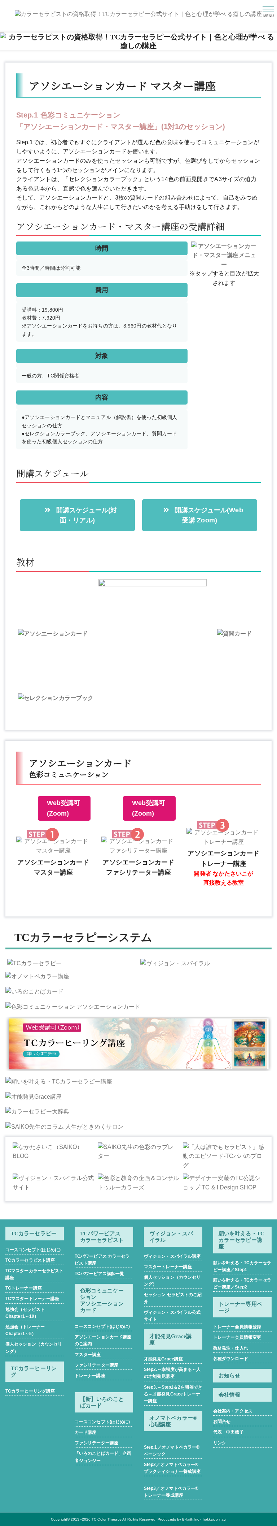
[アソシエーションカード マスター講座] (53, 846)
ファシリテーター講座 (96, 1365)
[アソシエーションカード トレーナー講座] (223, 837)
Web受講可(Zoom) (63, 808)
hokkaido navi (214, 1519)
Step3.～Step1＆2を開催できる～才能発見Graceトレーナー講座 (173, 1394)
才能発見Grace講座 (163, 1359)
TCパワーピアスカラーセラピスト (102, 1237)
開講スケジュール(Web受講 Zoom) (208, 515)
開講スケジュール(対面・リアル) (85, 515)
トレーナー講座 (90, 1375)
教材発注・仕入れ (230, 1348)
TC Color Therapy (107, 1519)
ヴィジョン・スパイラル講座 (172, 1256)
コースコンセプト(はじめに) (33, 1249)
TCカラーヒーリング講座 (30, 1391)
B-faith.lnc (190, 1519)
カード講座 (86, 1432)
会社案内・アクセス (232, 1411)
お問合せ (221, 1421)
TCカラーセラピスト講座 (30, 1260)
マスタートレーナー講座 (168, 1266)
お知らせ (229, 1375)
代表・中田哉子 (228, 1432)
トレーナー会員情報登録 (237, 1326)
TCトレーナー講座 (23, 1288)
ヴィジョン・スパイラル (171, 1237)
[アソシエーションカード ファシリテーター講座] (138, 846)
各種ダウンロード (230, 1358)
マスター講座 (88, 1354)
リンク (219, 1442)
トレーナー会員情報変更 (237, 1337)
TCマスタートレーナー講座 (32, 1298)
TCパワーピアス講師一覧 (99, 1273)
